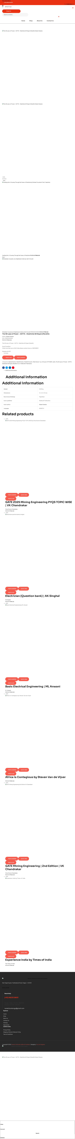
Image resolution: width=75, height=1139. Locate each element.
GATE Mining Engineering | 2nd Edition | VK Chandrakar (34, 867)
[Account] (1, 1127)
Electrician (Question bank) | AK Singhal (32, 596)
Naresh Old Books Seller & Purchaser (20, 1044)
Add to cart (9, 357)
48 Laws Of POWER (47, 362)
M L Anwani (8, 690)
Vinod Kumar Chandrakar (11, 509)
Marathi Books (20, 362)
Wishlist (2, 1137)
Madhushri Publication (26, 363)
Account (2, 1129)
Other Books (36, 362)
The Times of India (10, 963)
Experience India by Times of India (28, 959)
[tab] (39, 370)
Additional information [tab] (26, 377)
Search (26, 14)
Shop (1, 1124)
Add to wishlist (21, 357)
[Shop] (1, 1123)
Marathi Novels (28, 362)
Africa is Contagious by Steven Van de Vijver (35, 777)
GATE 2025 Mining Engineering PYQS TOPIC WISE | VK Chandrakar (38, 503)
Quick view (24, 494)
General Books (12, 362)
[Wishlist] (0, 1136)
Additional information (11, 370)
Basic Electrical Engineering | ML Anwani (32, 686)
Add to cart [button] (11, 498)
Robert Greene (10, 336)
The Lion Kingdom (40, 1044)
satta (54, 362)
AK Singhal (8, 599)
